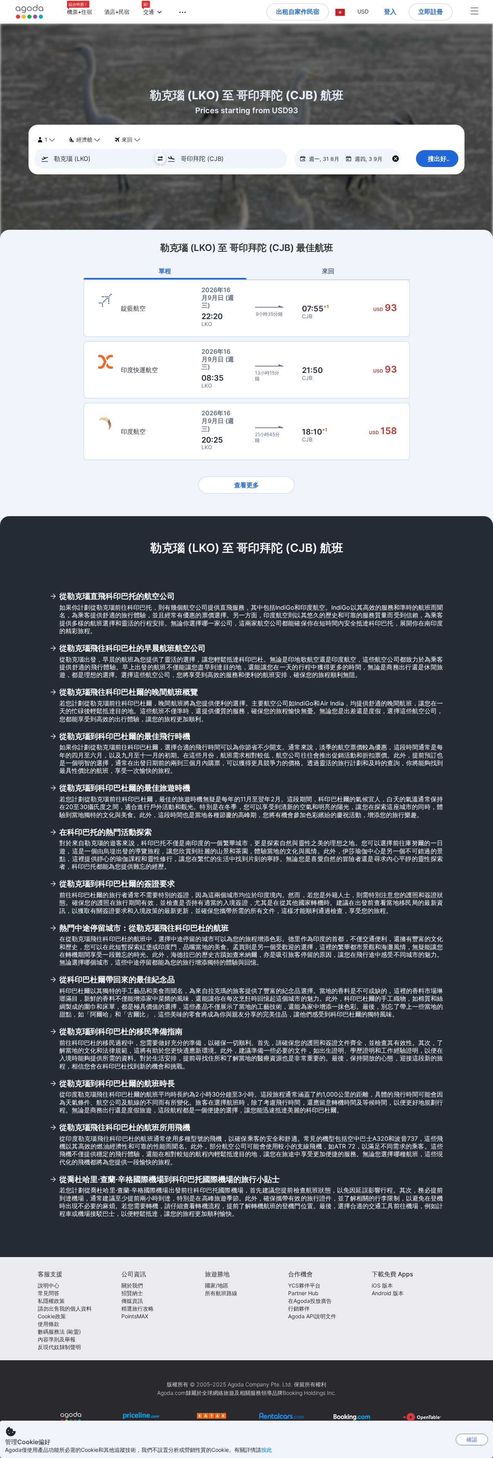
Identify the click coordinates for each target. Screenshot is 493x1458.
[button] (177, 11)
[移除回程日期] (395, 158)
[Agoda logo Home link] (29, 12)
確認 (471, 1439)
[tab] (165, 271)
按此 (266, 1449)
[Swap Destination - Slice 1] (160, 158)
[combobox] (99, 158)
